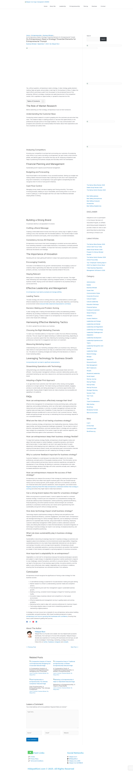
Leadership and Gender (93, 324)
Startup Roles (91, 384)
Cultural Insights (91, 299)
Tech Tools (90, 396)
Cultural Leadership (92, 301)
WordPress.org (91, 431)
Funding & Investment (93, 310)
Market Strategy (91, 354)
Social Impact (91, 376)
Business (94, 6)
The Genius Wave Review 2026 (96, 185)
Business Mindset (31, 44)
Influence (89, 315)
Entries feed (90, 425)
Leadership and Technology (95, 329)
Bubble (89, 285)
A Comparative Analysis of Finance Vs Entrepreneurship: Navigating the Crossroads (39, 670)
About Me (52, 6)
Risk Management (92, 365)
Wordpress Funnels (92, 410)
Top (88, 398)
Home (45, 6)
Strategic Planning (92, 390)
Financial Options (92, 307)
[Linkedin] (36, 621)
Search (89, 35)
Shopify (89, 370)
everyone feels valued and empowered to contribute (55, 304)
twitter (45, 642)
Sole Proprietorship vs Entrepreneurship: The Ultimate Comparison (39, 688)
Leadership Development (94, 337)
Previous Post (31, 647)
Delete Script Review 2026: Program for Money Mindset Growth (95, 252)
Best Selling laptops (92, 196)
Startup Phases (91, 382)
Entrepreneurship (75, 6)
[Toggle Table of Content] (42, 101)
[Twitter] (30, 621)
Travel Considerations (93, 401)
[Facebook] (27, 621)
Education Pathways (93, 304)
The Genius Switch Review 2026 (96, 190)
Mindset (89, 356)
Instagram (57, 642)
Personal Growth (92, 362)
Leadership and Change (94, 321)
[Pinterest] (33, 621)
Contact (103, 6)
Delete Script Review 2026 (94, 187)
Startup (86, 6)
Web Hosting (90, 404)
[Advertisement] (66, 19)
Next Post (74, 647)
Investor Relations (92, 318)
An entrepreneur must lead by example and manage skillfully (44, 292)
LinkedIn (65, 642)
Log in (88, 423)
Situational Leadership (93, 373)
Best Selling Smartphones (94, 198)
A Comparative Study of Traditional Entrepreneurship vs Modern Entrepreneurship (63, 670)
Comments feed (91, 428)
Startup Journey (91, 379)
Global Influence (91, 313)
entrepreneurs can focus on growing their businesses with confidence (46, 616)
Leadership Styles (92, 351)
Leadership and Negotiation (95, 327)
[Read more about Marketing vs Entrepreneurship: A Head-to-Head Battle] (64, 680)
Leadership (62, 6)
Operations (90, 359)
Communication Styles (93, 293)
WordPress (90, 407)
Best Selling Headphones (94, 206)
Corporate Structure (93, 296)
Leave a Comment (33, 673)
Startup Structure (92, 387)
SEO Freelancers (91, 368)
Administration (91, 282)
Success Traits (91, 393)
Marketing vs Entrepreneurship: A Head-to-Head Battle (64, 685)
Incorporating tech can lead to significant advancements (43, 362)
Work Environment (92, 412)
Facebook (51, 642)
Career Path (90, 290)
